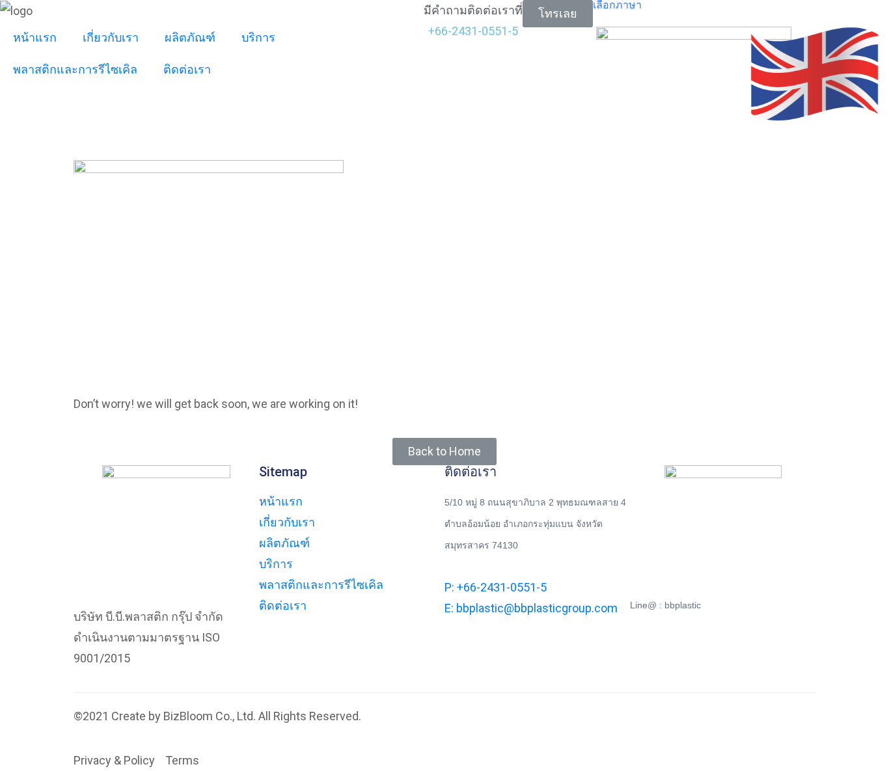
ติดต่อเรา (187, 69)
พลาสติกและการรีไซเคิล (75, 69)
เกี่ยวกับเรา (111, 37)
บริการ (258, 37)
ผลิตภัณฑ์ (190, 37)
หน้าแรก (35, 37)
